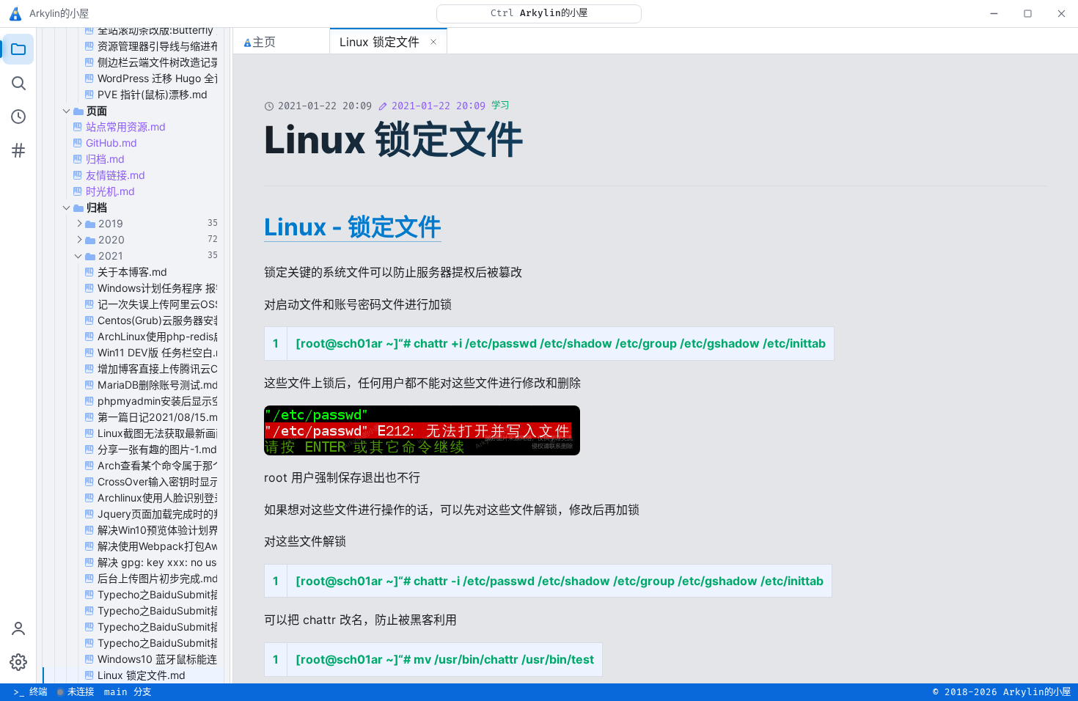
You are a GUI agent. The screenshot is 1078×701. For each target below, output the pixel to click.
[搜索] (18, 82)
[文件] (18, 49)
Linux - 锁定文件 (352, 227)
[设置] (18, 662)
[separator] (231, 355)
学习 (500, 105)
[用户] (18, 628)
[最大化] (1027, 13)
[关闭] (1061, 13)
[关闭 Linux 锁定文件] (433, 41)
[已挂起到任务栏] (994, 13)
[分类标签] (18, 150)
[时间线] (18, 116)
